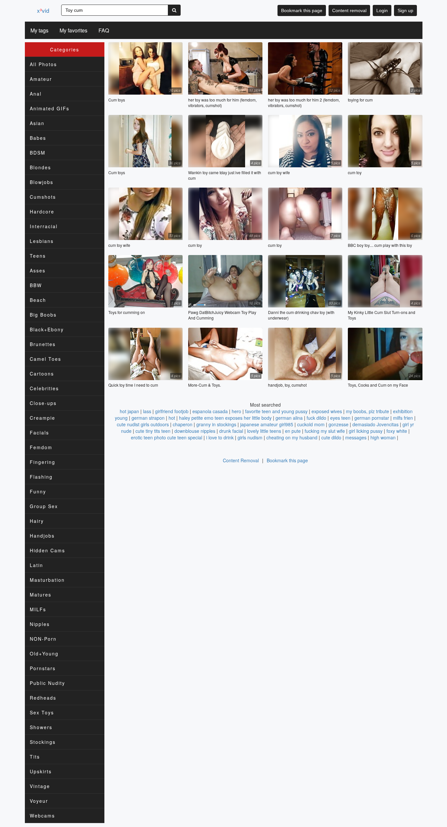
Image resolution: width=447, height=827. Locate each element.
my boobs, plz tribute (367, 411)
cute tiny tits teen (152, 431)
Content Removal (241, 460)
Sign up (405, 10)
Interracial (44, 226)
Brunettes (43, 344)
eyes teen (340, 417)
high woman (383, 437)
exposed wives (327, 411)
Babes (38, 138)
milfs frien (403, 417)
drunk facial (231, 431)
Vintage (40, 786)
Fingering (42, 462)
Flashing (41, 476)
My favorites (73, 30)
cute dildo (331, 437)
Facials (39, 432)
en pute (293, 431)
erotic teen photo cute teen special (166, 437)
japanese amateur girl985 (266, 424)
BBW (36, 285)
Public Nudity (47, 683)
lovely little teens (264, 431)
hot (172, 417)
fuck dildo (316, 417)
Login (382, 10)
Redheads (43, 697)
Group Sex (44, 506)
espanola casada (210, 411)
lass (147, 411)
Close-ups (43, 403)
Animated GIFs (49, 108)
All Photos (43, 64)
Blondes (40, 167)
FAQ (103, 30)
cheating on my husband (291, 437)
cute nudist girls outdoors (143, 424)
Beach (38, 300)
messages (356, 437)
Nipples (40, 624)
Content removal (349, 10)
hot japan (129, 411)
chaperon (182, 424)
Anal (36, 93)
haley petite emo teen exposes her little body (225, 417)
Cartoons (42, 373)
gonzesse (339, 424)
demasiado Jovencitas (375, 424)
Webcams (42, 815)
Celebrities (44, 388)
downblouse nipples (194, 431)
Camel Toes (45, 359)
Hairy (37, 521)
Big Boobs (43, 314)
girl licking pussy (366, 431)
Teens (38, 255)
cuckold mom (311, 424)
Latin (36, 565)
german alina (289, 417)
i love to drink (220, 437)
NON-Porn (43, 638)
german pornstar (371, 417)
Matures (40, 594)
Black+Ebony (47, 329)
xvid (43, 10)
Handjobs (42, 535)
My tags (39, 30)
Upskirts (41, 771)
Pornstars (43, 668)
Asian (37, 123)
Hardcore (42, 211)
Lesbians (42, 241)
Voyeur (39, 801)
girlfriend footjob (171, 411)
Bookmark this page (301, 10)
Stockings (43, 742)
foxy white (396, 431)
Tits (35, 756)
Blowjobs (41, 182)
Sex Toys (42, 712)
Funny (38, 491)
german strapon (148, 417)
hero (236, 411)
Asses (37, 270)
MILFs (38, 609)
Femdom (41, 447)
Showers (41, 727)
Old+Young (44, 653)
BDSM (37, 152)
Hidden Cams (47, 550)
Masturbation (47, 580)
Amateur (41, 79)
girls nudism (250, 437)
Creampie (42, 417)
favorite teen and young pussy (276, 411)
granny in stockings (216, 424)
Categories (64, 49)
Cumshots (43, 196)
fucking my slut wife (325, 431)
